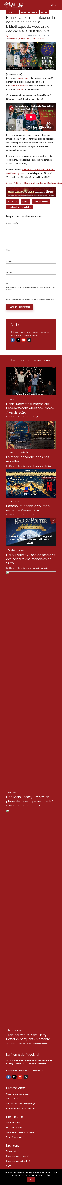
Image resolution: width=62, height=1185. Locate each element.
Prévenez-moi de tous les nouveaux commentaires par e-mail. (30, 288)
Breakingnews (13, 501)
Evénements (12, 12)
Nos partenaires (13, 1122)
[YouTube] (23, 340)
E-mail (9, 261)
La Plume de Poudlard (29, 12)
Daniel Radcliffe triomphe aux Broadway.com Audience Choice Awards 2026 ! (30, 408)
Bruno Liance (23, 78)
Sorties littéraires (14, 1030)
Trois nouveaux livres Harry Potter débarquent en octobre (28, 1037)
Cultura (19, 89)
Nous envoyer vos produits (18, 1094)
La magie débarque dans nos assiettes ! (27, 459)
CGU (8, 1166)
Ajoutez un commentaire (16, 36)
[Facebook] (13, 340)
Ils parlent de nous (14, 1127)
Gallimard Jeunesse (18, 85)
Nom (8, 250)
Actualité (11, 550)
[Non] (58, 1176)
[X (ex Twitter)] (29, 340)
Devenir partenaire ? (15, 1137)
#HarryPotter (13, 182)
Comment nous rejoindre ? (18, 1161)
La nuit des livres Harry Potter (19, 207)
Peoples (11, 399)
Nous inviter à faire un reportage (20, 1103)
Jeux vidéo (12, 792)
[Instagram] (18, 340)
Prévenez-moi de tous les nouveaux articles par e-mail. (30, 300)
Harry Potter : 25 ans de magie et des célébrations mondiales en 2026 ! (30, 559)
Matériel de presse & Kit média (20, 1132)
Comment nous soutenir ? (17, 1156)
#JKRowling (26, 182)
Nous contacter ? (14, 1098)
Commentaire (12, 223)
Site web (10, 272)
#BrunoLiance (39, 182)
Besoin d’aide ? (12, 1151)
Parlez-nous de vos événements (20, 1108)
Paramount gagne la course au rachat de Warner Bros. (29, 508)
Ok (31, 1180)
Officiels (44, 12)
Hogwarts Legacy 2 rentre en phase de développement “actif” (29, 799)
